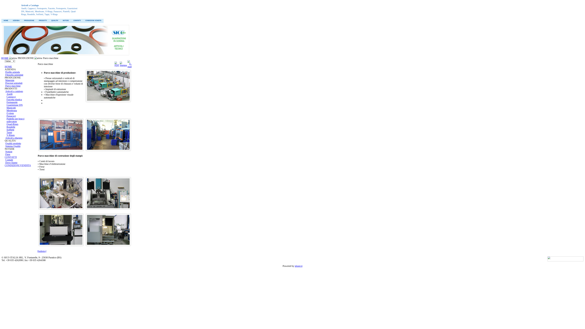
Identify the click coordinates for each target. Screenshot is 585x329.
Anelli (9, 94)
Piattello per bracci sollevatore (15, 120)
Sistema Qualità (12, 146)
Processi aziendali (13, 83)
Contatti (9, 160)
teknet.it (298, 266)
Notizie (8, 151)
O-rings (10, 113)
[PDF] (117, 63)
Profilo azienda (12, 72)
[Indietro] (41, 251)
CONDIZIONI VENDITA (93, 20)
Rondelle (11, 127)
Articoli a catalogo (14, 91)
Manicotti (11, 107)
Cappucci (11, 97)
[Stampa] (123, 63)
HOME (6, 20)
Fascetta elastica (14, 99)
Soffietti (10, 129)
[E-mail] (130, 63)
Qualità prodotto (13, 143)
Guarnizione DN (15, 105)
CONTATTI (77, 20)
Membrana (12, 110)
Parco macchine (13, 86)
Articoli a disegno (13, 138)
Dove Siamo (11, 162)
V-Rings (11, 135)
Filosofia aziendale (14, 75)
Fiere (7, 154)
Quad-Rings (12, 124)
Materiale (9, 80)
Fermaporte (12, 102)
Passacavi (11, 116)
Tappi (9, 132)
